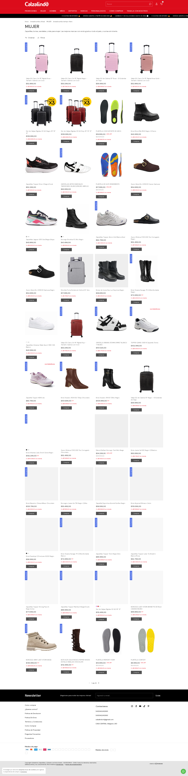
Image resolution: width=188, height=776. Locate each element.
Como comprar (30, 705)
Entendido (23, 772)
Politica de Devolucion (33, 713)
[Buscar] (150, 4)
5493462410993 (102, 711)
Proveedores (29, 738)
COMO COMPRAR (116, 11)
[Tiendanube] (156, 764)
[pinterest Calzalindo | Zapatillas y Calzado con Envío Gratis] (148, 706)
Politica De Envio (31, 718)
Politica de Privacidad (32, 730)
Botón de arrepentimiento (73, 764)
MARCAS (84, 11)
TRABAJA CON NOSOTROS (137, 11)
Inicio (27, 22)
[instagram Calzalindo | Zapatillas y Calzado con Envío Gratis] (132, 706)
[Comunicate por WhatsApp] (183, 771)
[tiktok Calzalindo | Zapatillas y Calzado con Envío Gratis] (144, 706)
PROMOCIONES (31, 11)
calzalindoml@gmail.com (104, 720)
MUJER (43, 11)
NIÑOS (62, 11)
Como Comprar (30, 726)
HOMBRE (53, 11)
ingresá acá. (59, 764)
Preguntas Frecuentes (32, 734)
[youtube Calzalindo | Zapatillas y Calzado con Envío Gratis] (140, 706)
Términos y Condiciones (33, 722)
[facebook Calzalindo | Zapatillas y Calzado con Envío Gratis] (136, 706)
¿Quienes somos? (31, 709)
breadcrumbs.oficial (37, 22)
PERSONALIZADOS (98, 11)
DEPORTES (72, 11)
